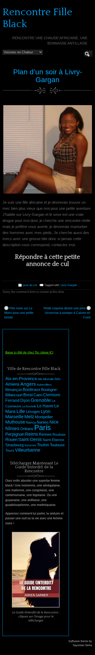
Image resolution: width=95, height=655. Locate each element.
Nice (54, 422)
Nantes (43, 422)
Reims (31, 434)
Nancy (31, 422)
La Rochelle (29, 406)
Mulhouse (15, 422)
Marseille (14, 416)
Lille (20, 411)
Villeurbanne (27, 450)
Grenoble (41, 400)
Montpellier (44, 417)
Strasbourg (14, 445)
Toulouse (57, 445)
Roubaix (59, 434)
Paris (42, 427)
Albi (40, 379)
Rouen (11, 439)
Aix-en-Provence (21, 378)
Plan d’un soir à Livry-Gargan (47, 76)
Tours (9, 450)
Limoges (33, 412)
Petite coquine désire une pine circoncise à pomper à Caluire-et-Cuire (67, 313)
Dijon (25, 400)
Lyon (45, 411)
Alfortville (48, 379)
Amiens (12, 384)
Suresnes (30, 445)
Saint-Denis (30, 439)
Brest (28, 394)
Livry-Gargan (69, 285)
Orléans (26, 429)
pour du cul (30, 285)
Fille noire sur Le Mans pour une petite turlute (18, 313)
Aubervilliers (44, 384)
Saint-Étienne (53, 440)
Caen (37, 395)
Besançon (13, 389)
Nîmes (12, 428)
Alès (57, 379)
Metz (29, 416)
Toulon (43, 445)
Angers (28, 384)
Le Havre (45, 406)
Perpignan (14, 434)
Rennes (45, 434)
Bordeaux (31, 389)
